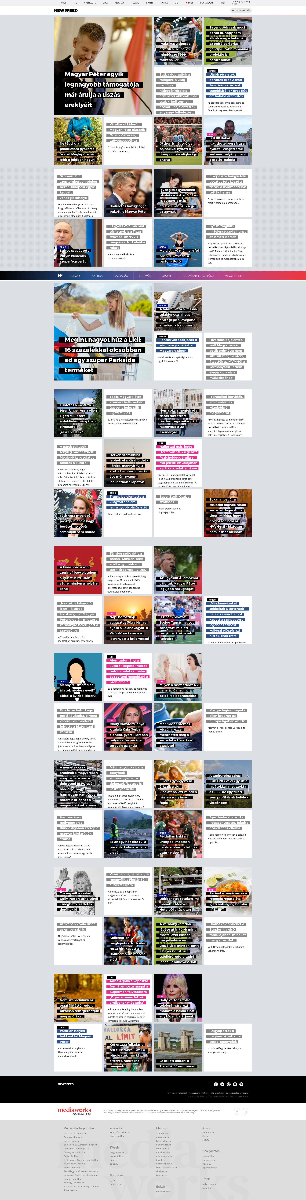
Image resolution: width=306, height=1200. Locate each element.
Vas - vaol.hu (116, 1128)
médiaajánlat (242, 1093)
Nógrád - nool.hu (72, 1179)
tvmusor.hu (161, 1175)
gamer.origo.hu (163, 1144)
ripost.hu (206, 1128)
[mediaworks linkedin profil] (245, 1111)
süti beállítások (217, 1093)
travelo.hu (161, 1160)
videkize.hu (162, 1171)
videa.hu (206, 1164)
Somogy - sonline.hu (74, 1182)
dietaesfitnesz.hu (164, 1163)
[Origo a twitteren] (222, 1084)
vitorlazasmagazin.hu (167, 1167)
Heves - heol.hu (72, 1167)
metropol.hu (208, 1132)
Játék (223, 3)
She (176, 3)
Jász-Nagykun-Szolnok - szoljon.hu (81, 1171)
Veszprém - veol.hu (119, 1132)
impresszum (231, 1093)
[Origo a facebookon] (216, 1084)
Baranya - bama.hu (73, 1137)
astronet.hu (162, 1133)
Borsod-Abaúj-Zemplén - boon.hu (81, 1144)
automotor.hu (163, 1137)
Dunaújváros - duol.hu (75, 1152)
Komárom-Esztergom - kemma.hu (81, 1175)
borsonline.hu (163, 1191)
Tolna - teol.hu (71, 1190)
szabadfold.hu (117, 1156)
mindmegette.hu (164, 1156)
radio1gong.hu (209, 1184)
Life (75, 3)
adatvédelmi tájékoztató (177, 1093)
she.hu (205, 1139)
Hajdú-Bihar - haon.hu (75, 1163)
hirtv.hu (113, 1160)
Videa (105, 3)
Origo (63, 3)
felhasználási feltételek (199, 1093)
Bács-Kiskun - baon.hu (75, 1133)
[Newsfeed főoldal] (66, 1084)
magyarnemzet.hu (119, 1152)
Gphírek (164, 3)
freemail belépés (241, 10)
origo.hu (114, 1164)
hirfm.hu (206, 1188)
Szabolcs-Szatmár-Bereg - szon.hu (81, 1186)
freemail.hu (208, 1156)
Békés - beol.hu (72, 1141)
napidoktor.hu (163, 1152)
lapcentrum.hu (209, 1167)
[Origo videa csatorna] (235, 1084)
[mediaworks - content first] (74, 1111)
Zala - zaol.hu (117, 1136)
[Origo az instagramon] (229, 1084)
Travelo (149, 3)
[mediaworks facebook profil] (237, 1111)
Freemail (135, 3)
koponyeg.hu (208, 1160)
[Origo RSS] (241, 1084)
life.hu (205, 1136)
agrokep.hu (115, 1184)
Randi (190, 3)
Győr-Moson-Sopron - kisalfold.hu (81, 1160)
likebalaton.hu (163, 1148)
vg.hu (113, 1180)
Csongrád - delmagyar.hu (76, 1148)
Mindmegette (90, 3)
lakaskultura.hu (163, 1141)
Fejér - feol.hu (71, 1156)
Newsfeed (119, 3)
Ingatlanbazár (206, 3)
